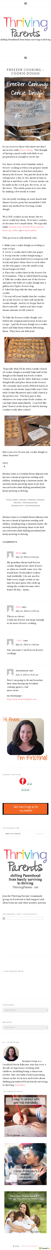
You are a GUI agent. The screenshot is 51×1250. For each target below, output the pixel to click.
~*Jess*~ (19, 640)
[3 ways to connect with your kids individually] (25, 1116)
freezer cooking (26, 150)
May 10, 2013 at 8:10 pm (27, 557)
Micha (18, 553)
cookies (23, 500)
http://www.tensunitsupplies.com (21, 699)
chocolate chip (15, 227)
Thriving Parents (25, 29)
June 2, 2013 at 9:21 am (27, 675)
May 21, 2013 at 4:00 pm (27, 644)
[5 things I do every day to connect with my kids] (25, 1164)
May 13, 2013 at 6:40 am (27, 611)
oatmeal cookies (29, 230)
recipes (17, 503)
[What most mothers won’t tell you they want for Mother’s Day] (25, 1212)
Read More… (20, 1085)
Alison (18, 607)
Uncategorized (29, 503)
